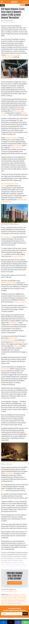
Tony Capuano (17, 145)
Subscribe (25, 1)
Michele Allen (21, 600)
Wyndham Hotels (18, 342)
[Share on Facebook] (18, 622)
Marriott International (11, 137)
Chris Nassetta (14, 596)
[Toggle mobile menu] (2, 2)
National (23, 5)
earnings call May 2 (17, 256)
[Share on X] (11, 622)
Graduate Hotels (14, 322)
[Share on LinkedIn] (3, 622)
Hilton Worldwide (21, 597)
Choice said (17, 346)
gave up (11, 340)
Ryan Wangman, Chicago (7, 22)
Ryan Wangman (10, 589)
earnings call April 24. (20, 302)
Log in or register (14, 582)
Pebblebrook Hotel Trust (8, 282)
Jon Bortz (24, 599)
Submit (25, 613)
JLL (20, 599)
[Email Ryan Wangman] (14, 22)
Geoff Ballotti (5, 369)
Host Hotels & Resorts (6, 599)
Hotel (27, 5)
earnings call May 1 (16, 147)
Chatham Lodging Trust (14, 594)
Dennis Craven (23, 596)
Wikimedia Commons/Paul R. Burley (8, 223)
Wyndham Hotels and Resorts (14, 603)
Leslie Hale (4, 600)
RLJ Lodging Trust (6, 237)
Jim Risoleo (15, 599)
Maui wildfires (8, 473)
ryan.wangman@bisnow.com (9, 591)
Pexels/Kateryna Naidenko (6, 78)
